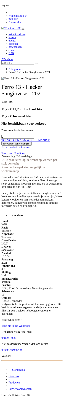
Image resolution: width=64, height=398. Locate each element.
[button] (25, 140)
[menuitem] (17, 34)
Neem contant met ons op (15, 147)
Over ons (14, 376)
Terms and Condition (13, 153)
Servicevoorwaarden (20, 388)
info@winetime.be (11, 349)
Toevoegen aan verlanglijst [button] (16, 143)
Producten (14, 382)
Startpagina (17, 369)
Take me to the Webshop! (15, 325)
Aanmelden (15, 22)
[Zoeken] (36, 63)
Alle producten (17, 69)
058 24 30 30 (9, 337)
